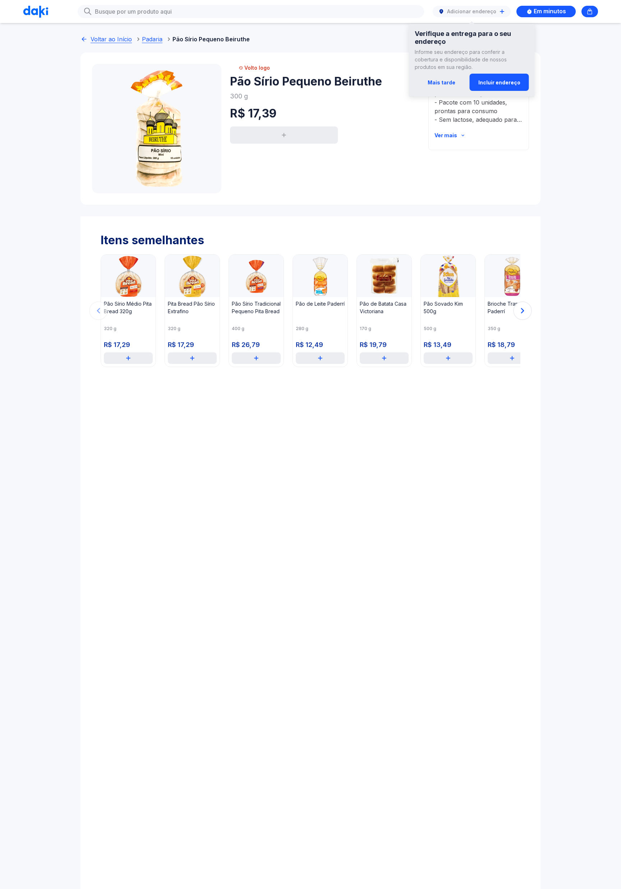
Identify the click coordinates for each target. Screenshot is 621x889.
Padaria (152, 39)
